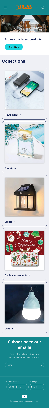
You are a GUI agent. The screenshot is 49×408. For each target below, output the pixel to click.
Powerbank (11, 115)
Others (9, 328)
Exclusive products (16, 275)
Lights (8, 222)
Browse (10, 39)
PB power (20, 401)
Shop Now (14, 47)
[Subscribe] (41, 365)
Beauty (9, 168)
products (36, 39)
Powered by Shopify (31, 401)
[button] (5, 7)
